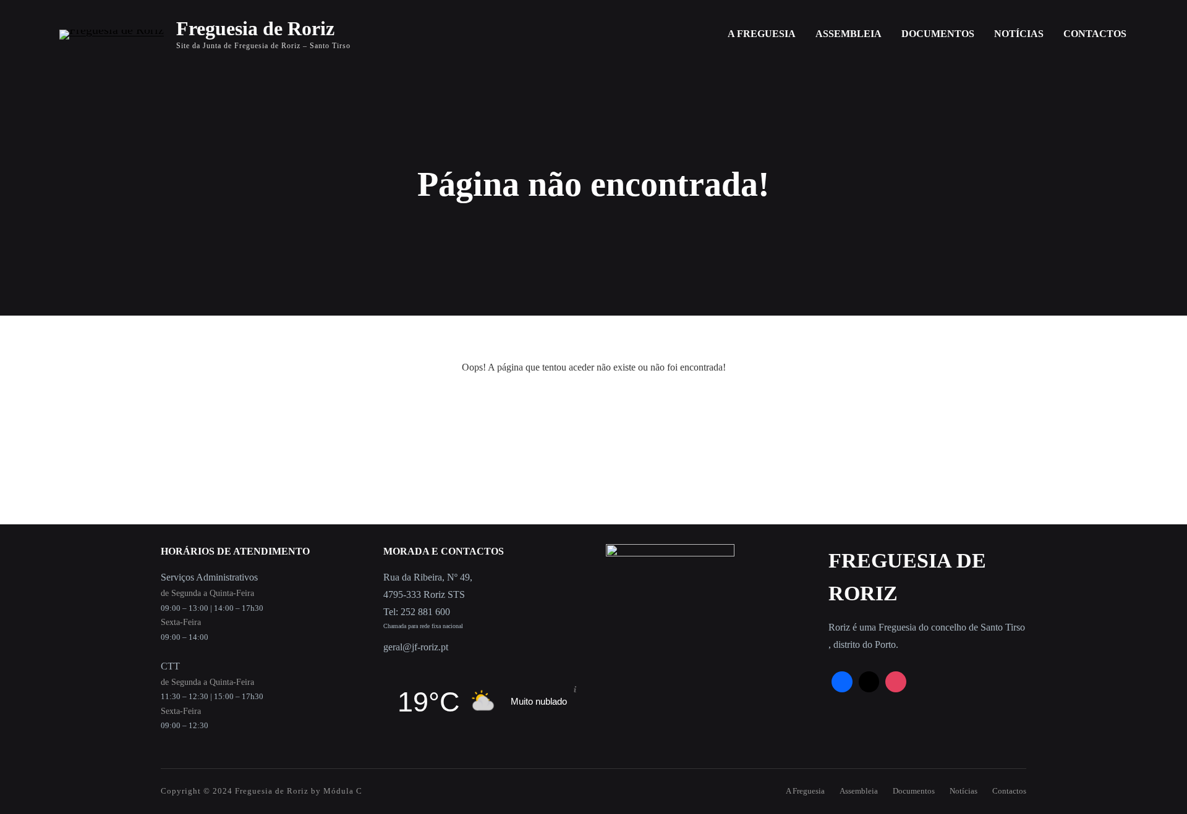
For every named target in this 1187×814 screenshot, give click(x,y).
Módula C (342, 790)
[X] (869, 681)
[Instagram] (895, 681)
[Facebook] (842, 681)
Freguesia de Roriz (255, 28)
